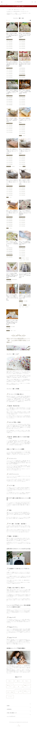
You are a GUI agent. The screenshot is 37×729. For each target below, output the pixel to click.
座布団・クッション (27, 686)
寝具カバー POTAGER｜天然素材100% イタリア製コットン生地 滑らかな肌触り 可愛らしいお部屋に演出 (12, 119)
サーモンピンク (9, 166)
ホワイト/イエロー (14, 279)
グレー (11, 330)
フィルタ (9, 20)
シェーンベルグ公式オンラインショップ (17, 609)
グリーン (20, 166)
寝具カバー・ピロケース (27, 692)
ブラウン (24, 135)
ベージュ (20, 135)
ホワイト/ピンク (9, 279)
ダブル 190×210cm (9, 41)
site (27, 722)
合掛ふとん (18, 680)
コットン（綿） (6, 4)
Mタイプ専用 (21, 302)
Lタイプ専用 (8, 326)
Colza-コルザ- (12, 617)
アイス (20, 306)
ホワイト (27, 259)
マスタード (26, 306)
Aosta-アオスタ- (13, 637)
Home (2, 4)
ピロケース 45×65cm (9, 48)
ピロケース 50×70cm (9, 46)
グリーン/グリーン (9, 281)
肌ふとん (27, 680)
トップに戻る (18, 725)
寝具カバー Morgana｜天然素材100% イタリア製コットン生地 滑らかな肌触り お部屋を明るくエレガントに (12, 91)
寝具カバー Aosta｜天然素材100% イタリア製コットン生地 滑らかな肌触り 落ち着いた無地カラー (25, 242)
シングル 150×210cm (9, 39)
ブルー (7, 197)
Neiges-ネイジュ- (13, 627)
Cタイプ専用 (13, 326)
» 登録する (23, 6)
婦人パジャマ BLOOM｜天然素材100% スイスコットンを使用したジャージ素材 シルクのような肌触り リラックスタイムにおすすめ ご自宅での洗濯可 (12, 297)
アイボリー (13, 166)
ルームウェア (10, 696)
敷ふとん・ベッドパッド (10, 686)
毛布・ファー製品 (10, 692)
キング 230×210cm (9, 44)
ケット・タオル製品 (18, 692)
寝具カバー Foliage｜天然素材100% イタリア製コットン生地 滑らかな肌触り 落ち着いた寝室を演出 (25, 91)
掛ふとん (10, 680)
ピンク (10, 197)
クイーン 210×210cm (9, 71)
